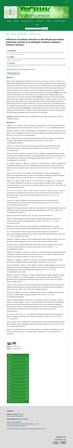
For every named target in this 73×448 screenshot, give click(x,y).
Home (7, 34)
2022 (9, 368)
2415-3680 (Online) (15, 349)
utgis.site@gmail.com (17, 416)
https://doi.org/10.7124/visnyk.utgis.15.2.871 (22, 69)
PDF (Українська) (14, 73)
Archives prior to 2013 (16, 401)
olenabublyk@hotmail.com (18, 425)
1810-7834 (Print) (15, 346)
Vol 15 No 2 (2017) (22, 34)
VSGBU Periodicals (60, 21)
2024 (9, 362)
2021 (9, 372)
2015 (9, 391)
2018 (9, 382)
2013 (9, 398)
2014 (9, 395)
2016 (9, 388)
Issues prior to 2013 (27, 21)
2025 (9, 358)
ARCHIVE (10, 355)
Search (45, 28)
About (49, 21)
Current (8, 21)
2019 (9, 378)
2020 (9, 375)
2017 (9, 385)
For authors (39, 21)
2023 (9, 365)
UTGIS (37, 24)
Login (66, 1)
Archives (16, 21)
